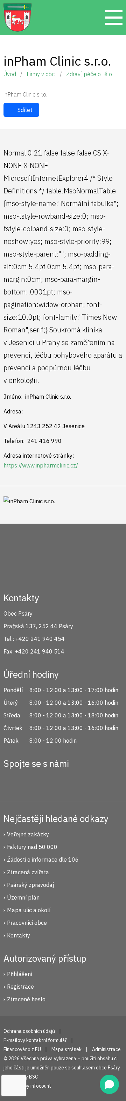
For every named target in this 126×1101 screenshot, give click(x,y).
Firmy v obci (41, 74)
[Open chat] (109, 1084)
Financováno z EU (22, 1049)
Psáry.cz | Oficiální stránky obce (17, 18)
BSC (33, 1077)
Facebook (13, 782)
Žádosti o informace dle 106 (43, 859)
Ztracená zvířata (28, 872)
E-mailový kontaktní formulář (35, 1040)
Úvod (10, 74)
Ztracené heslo (26, 999)
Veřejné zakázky (28, 834)
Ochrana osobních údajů (29, 1031)
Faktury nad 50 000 (32, 846)
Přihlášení (19, 973)
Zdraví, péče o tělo (89, 74)
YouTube (59, 782)
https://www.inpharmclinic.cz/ (41, 465)
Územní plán (23, 897)
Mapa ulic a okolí (28, 910)
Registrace (20, 986)
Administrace (106, 1049)
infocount (40, 1086)
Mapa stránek (66, 1049)
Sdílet (25, 109)
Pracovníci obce (27, 922)
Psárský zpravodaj (30, 884)
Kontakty (18, 935)
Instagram (36, 782)
